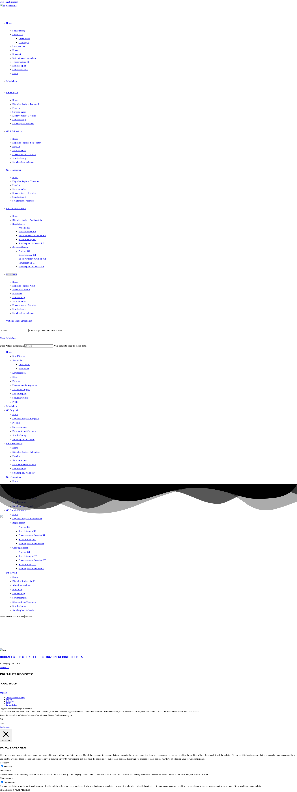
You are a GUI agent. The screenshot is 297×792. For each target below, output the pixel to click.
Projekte (16, 423)
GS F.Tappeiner (13, 477)
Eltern (15, 377)
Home (9, 352)
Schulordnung (19, 435)
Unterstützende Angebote (24, 385)
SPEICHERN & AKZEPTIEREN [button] (15, 790)
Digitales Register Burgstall (25, 418)
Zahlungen (24, 368)
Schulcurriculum (20, 398)
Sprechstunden (19, 427)
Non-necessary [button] (6, 778)
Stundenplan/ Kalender (23, 439)
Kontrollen (10, 701)
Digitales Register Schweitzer (26, 452)
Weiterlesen (5, 727)
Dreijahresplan (19, 393)
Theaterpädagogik (21, 389)
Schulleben (11, 406)
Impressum (10, 699)
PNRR (15, 402)
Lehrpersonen (19, 373)
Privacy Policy (11, 705)
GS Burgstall (12, 410)
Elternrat (16, 381)
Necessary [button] (4, 763)
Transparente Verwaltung (15, 697)
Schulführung (19, 356)
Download (4, 667)
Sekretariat (17, 360)
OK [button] (1, 719)
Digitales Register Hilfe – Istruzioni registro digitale (43, 657)
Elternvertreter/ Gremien (24, 431)
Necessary (8, 766)
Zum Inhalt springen (9, 2)
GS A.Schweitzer (14, 443)
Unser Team (24, 364)
